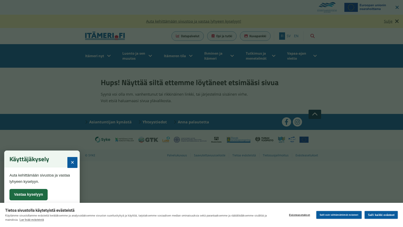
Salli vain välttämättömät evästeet (339, 215)
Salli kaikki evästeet (381, 214)
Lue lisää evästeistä (32, 219)
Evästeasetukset (299, 215)
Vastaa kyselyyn (28, 194)
